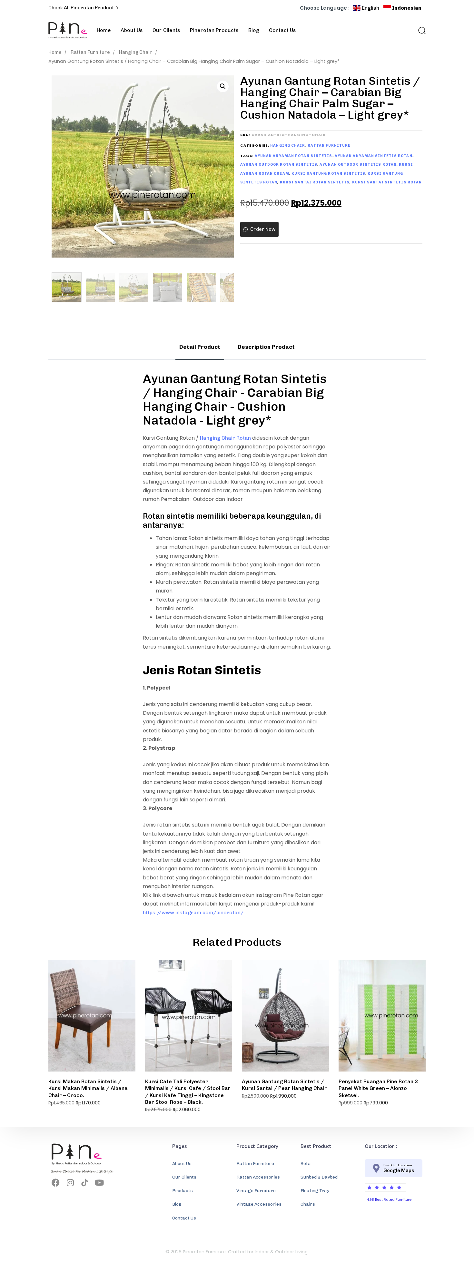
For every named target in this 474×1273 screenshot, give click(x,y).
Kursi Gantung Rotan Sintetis (328, 173)
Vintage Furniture (256, 1190)
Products (182, 1190)
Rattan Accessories (258, 1177)
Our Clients (166, 30)
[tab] (199, 347)
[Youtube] (99, 1183)
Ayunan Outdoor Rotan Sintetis (278, 164)
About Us (132, 30)
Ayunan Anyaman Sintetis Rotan (373, 156)
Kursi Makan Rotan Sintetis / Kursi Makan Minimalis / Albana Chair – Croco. (88, 1088)
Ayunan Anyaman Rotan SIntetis (293, 156)
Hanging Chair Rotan (225, 438)
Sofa (306, 1163)
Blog (253, 30)
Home (104, 30)
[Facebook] (56, 1183)
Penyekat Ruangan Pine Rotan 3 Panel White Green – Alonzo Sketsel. (378, 1088)
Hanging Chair (135, 52)
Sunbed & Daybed (319, 1177)
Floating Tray (315, 1190)
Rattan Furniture (90, 52)
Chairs (308, 1204)
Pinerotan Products (214, 30)
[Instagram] (70, 1183)
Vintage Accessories (258, 1204)
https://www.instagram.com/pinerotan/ (193, 912)
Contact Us (282, 30)
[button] (420, 30)
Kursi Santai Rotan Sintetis (315, 182)
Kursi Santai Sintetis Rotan (387, 182)
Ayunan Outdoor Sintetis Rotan (358, 164)
